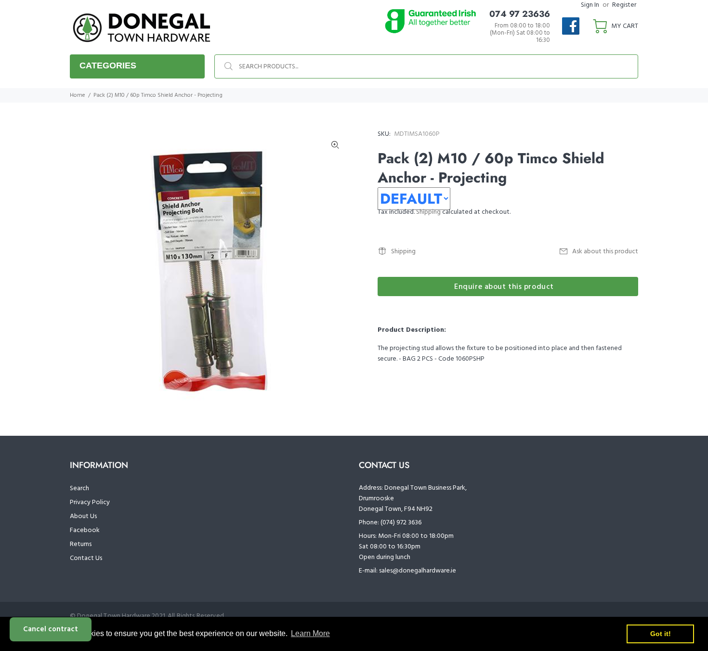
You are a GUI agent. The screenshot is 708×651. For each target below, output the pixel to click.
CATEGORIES (107, 65)
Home (77, 95)
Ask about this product (605, 251)
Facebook (85, 530)
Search (79, 488)
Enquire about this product (504, 287)
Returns (81, 544)
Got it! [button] (660, 634)
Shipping (428, 212)
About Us (83, 516)
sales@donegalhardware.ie (417, 570)
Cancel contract (50, 629)
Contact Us (86, 558)
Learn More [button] (310, 633)
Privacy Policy (90, 502)
